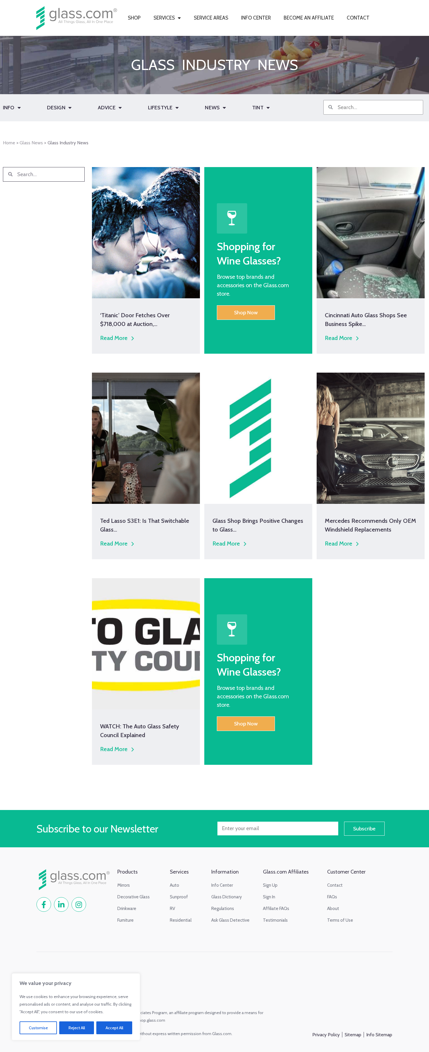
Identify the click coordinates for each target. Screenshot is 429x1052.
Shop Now (246, 312)
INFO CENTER (256, 18)
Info (9, 107)
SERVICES (164, 18)
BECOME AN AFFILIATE (309, 18)
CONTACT (358, 18)
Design (56, 107)
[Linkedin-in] (61, 904)
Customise (38, 1027)
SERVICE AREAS (211, 18)
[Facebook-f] (43, 904)
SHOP (134, 18)
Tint (258, 107)
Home (9, 142)
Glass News (31, 142)
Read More (114, 337)
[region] (76, 1006)
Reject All (77, 1027)
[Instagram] (79, 904)
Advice (107, 107)
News (212, 107)
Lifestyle (160, 107)
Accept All (114, 1027)
